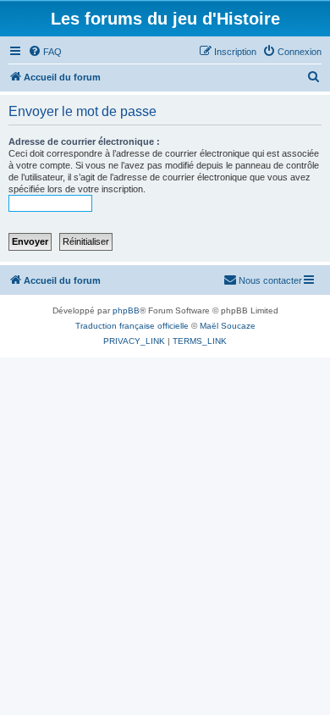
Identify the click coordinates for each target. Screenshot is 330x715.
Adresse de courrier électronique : (84, 141)
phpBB (126, 310)
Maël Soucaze (228, 325)
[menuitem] (45, 52)
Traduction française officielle (132, 325)
